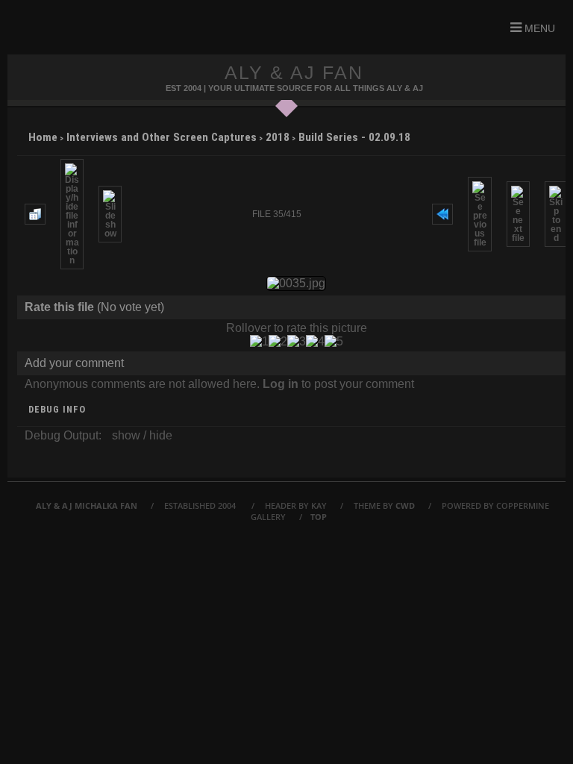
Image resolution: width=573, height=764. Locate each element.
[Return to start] (442, 214)
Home (42, 137)
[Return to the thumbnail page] (35, 214)
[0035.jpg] (296, 283)
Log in (280, 384)
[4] (315, 341)
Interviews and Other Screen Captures (161, 137)
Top (318, 516)
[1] (259, 341)
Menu (538, 28)
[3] (296, 341)
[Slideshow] (110, 214)
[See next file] (518, 214)
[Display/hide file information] (72, 214)
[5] (334, 341)
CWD (405, 505)
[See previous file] (479, 214)
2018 (277, 137)
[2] (278, 341)
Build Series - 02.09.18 (354, 137)
